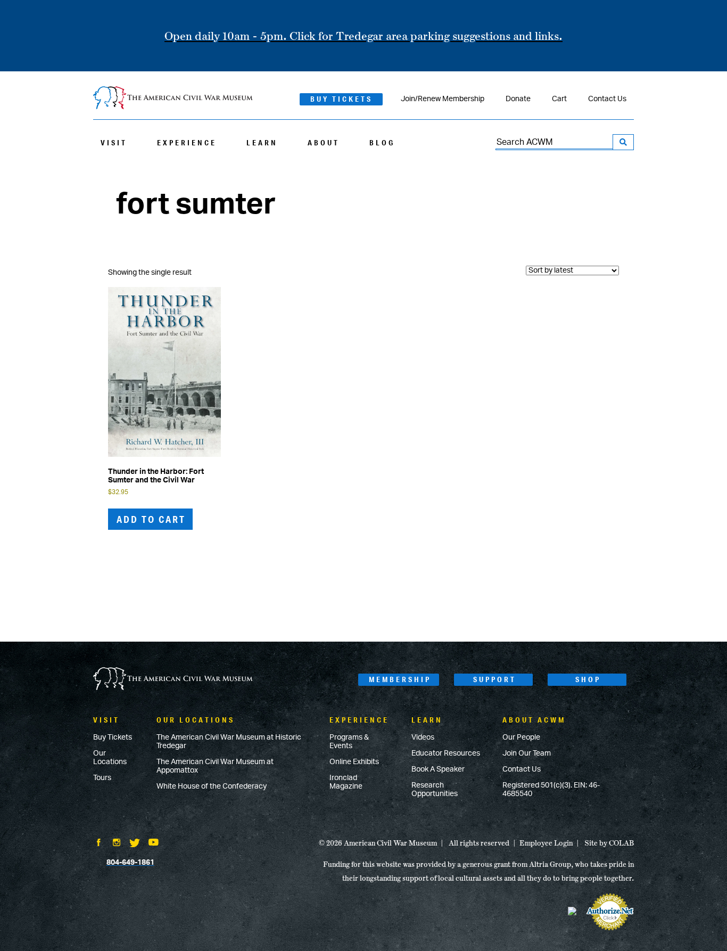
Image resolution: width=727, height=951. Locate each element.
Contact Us (607, 99)
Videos (422, 737)
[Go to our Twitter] (134, 844)
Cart (559, 99)
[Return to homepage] (173, 98)
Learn (262, 142)
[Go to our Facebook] (98, 843)
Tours (102, 778)
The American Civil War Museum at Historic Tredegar (228, 742)
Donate (518, 99)
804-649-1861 (130, 862)
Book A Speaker (438, 769)
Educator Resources (445, 753)
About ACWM (534, 720)
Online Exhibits (354, 762)
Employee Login (546, 843)
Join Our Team (526, 753)
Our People (521, 737)
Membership (400, 679)
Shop (588, 679)
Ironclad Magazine (345, 782)
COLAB (621, 843)
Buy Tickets (341, 99)
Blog (382, 142)
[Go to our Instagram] (116, 843)
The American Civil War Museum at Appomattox (215, 766)
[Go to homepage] (173, 679)
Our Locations (110, 758)
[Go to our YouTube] (153, 843)
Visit (114, 142)
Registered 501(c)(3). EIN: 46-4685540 (551, 790)
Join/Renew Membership (442, 99)
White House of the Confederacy (211, 786)
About (324, 142)
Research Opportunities (434, 790)
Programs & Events (349, 742)
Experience (187, 142)
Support (494, 679)
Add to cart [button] (151, 519)
